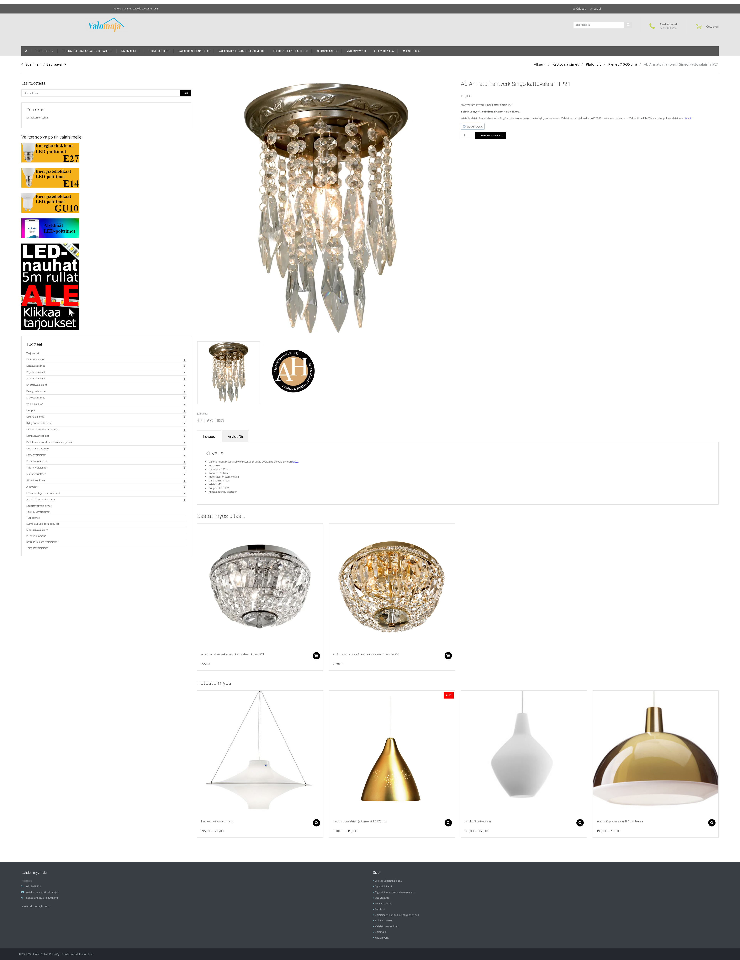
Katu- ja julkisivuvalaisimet (41, 542)
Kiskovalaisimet (35, 397)
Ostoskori (413, 51)
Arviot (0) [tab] (235, 436)
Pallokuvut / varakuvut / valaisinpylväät (49, 442)
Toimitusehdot (159, 51)
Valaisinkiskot (34, 404)
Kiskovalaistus (327, 51)
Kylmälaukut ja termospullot (42, 523)
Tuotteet (43, 51)
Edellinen (31, 64)
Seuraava (56, 64)
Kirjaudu (581, 8)
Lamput (30, 410)
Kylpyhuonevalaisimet (39, 423)
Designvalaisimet (36, 391)
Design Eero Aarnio (37, 448)
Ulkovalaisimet (35, 416)
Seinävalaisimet (35, 378)
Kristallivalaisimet (36, 385)
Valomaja (380, 932)
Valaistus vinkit (384, 920)
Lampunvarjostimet (37, 435)
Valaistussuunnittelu (194, 51)
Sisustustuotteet (36, 474)
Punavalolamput (36, 536)
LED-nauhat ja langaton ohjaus (85, 51)
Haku (185, 92)
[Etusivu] (26, 51)
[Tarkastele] (260, 586)
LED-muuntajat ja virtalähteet (43, 493)
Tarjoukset (32, 353)
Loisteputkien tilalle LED (290, 51)
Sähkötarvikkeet (36, 480)
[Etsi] (628, 25)
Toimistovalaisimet (37, 548)
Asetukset (316, 822)
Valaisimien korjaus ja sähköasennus (397, 915)
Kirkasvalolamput (36, 461)
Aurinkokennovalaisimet (40, 499)
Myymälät (128, 51)
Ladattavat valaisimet (38, 505)
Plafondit (593, 64)
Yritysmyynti (356, 51)
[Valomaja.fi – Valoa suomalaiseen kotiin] (106, 24)
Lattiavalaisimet (35, 365)
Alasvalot (31, 486)
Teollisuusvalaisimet (38, 511)
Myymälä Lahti (383, 886)
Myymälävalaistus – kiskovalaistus (395, 892)
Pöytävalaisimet (35, 372)
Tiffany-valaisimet (36, 467)
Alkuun (539, 64)
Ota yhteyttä (384, 51)
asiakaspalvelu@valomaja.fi (42, 892)
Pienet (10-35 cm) (622, 64)
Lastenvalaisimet (36, 455)
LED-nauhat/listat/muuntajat (42, 429)
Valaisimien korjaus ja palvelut (242, 51)
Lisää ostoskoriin (490, 135)
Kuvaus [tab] (209, 436)
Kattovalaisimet (565, 64)
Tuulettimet (33, 517)
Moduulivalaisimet (37, 530)
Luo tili (597, 8)
